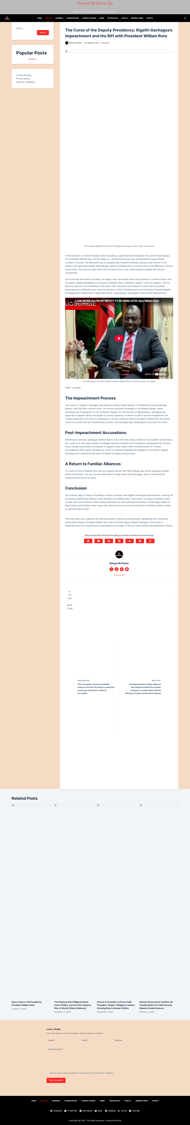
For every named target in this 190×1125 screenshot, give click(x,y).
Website (118, 1040)
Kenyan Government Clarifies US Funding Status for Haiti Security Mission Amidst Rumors (156, 1005)
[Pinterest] (109, 541)
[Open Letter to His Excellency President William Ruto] (31, 901)
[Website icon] (122, 569)
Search (19, 28)
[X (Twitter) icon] (127, 569)
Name (51, 1040)
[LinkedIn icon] (117, 569)
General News (137, 18)
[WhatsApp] (140, 541)
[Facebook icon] (111, 569)
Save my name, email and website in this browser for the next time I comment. (81, 1073)
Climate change (89, 18)
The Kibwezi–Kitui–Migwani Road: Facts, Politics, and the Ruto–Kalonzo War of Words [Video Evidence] (72, 1005)
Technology (112, 18)
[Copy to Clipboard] (150, 541)
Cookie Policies (23, 75)
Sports (149, 18)
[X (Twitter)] (98, 541)
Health (124, 18)
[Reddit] (129, 541)
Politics (48, 18)
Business (59, 18)
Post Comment (56, 1080)
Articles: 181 (119, 575)
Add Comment (55, 1049)
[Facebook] (88, 541)
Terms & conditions (25, 82)
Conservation (72, 18)
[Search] (185, 18)
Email (85, 1040)
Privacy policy (23, 78)
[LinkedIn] (119, 541)
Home (39, 18)
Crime (101, 18)
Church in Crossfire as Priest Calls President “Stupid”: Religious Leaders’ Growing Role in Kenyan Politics (116, 1005)
